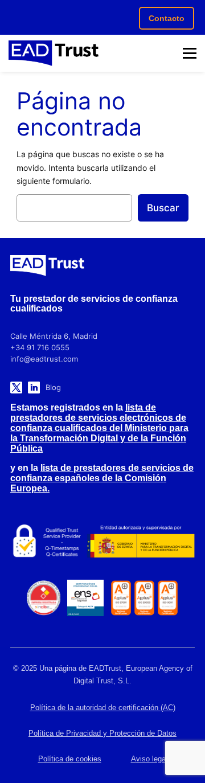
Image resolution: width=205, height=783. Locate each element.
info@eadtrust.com (44, 358)
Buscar (163, 208)
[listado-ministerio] (141, 541)
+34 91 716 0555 (39, 347)
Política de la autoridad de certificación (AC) (102, 707)
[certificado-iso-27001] (121, 597)
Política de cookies (69, 759)
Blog (53, 387)
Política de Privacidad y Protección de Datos (102, 733)
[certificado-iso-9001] (167, 597)
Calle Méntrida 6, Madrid (53, 336)
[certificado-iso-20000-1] (144, 597)
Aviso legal (149, 759)
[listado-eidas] (45, 542)
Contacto (166, 18)
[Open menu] (189, 53)
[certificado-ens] (85, 598)
